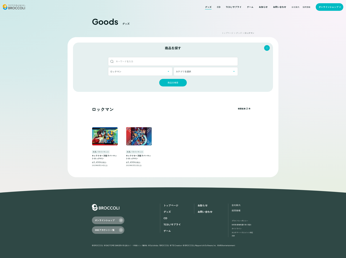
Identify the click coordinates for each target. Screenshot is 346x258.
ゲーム (250, 7)
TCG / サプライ (234, 7)
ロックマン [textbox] (115, 71)
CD (218, 7)
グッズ (208, 7)
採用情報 (306, 7)
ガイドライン (237, 229)
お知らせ (263, 7)
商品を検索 (173, 82)
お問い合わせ (279, 7)
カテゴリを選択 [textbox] (183, 71)
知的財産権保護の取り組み (241, 225)
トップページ (227, 33)
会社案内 (295, 7)
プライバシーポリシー (240, 221)
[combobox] (140, 71)
